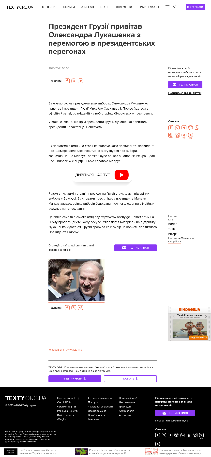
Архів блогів (126, 411)
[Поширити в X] (73, 80)
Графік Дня (125, 406)
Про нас (62, 398)
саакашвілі (57, 349)
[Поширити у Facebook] (67, 80)
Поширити (55, 81)
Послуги (93, 402)
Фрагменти (64, 406)
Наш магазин (127, 402)
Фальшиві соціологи (100, 406)
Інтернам (93, 419)
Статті (60, 402)
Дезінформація (97, 411)
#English (62, 419)
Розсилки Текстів (67, 411)
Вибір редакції (66, 415)
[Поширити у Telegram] (80, 80)
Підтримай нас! (128, 398)
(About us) (73, 398)
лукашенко (75, 349)
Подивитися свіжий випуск (184, 93)
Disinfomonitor (96, 415)
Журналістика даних (100, 398)
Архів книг (125, 415)
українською (34, 436)
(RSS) (68, 402)
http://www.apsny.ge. (116, 217)
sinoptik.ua (174, 241)
